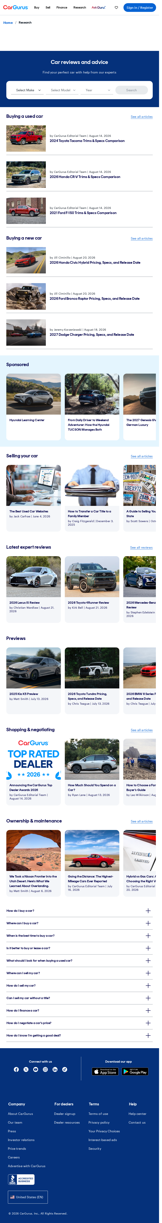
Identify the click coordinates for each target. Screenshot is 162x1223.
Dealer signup (64, 1113)
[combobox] (28, 1197)
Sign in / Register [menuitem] (140, 7)
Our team (15, 1122)
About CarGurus (20, 1113)
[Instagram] (45, 1071)
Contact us (137, 1122)
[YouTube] (35, 1071)
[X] (26, 1071)
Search (131, 90)
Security (95, 1148)
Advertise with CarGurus (27, 1166)
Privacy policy (99, 1122)
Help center (137, 1113)
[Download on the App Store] (105, 1072)
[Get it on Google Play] (135, 1072)
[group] (33, 407)
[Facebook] (16, 1071)
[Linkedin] (55, 1071)
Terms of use (98, 1113)
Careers (14, 1157)
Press (12, 1131)
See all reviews (141, 547)
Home (8, 22)
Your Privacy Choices (104, 1131)
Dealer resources (67, 1122)
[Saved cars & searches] (116, 7)
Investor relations (21, 1140)
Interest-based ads (103, 1140)
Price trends (17, 1148)
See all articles (142, 116)
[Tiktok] (64, 1071)
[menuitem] (36, 7)
